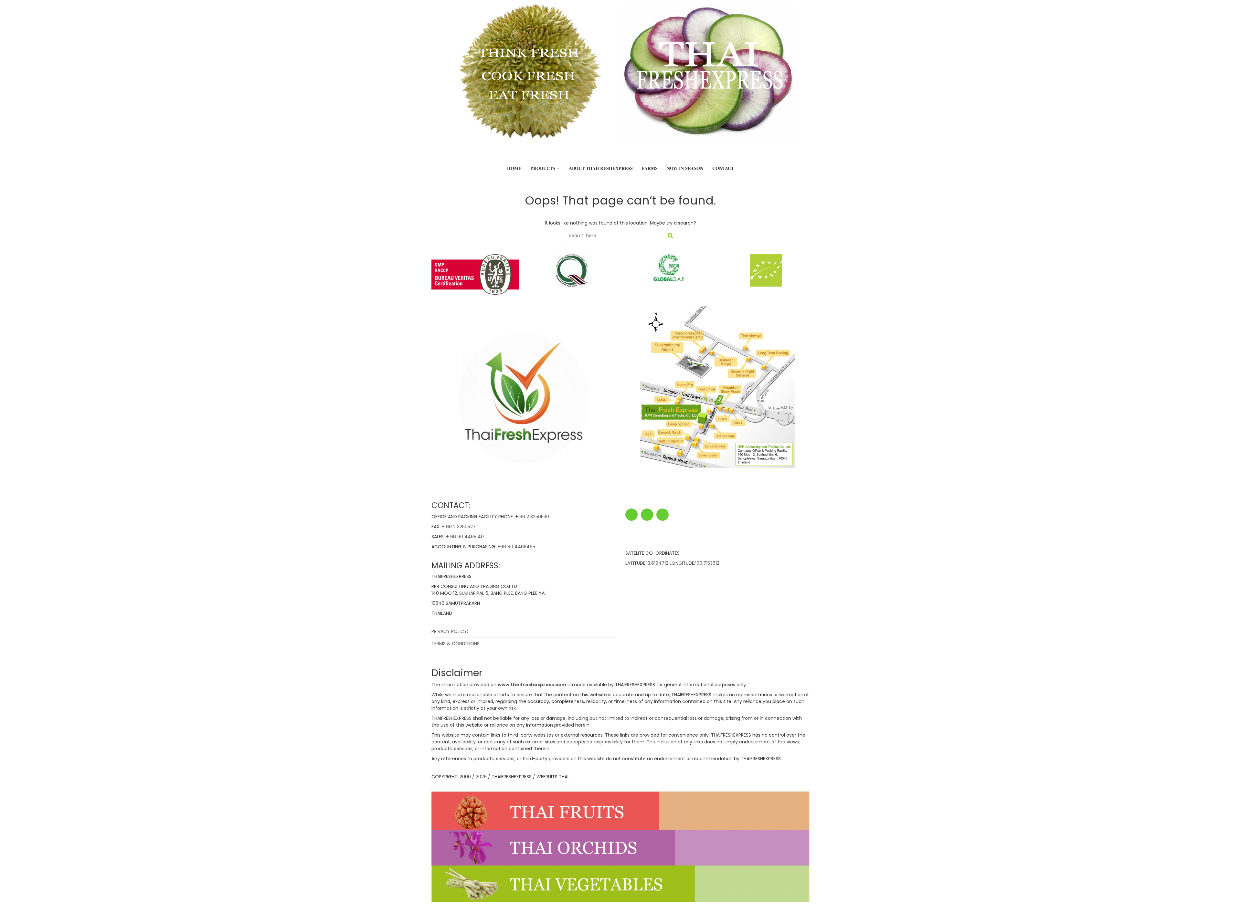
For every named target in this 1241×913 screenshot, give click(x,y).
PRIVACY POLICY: (449, 631)
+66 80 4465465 (516, 546)
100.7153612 (707, 563)
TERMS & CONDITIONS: (456, 643)
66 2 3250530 (534, 516)
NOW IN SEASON (685, 168)
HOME (514, 168)
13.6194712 (657, 563)
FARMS (650, 168)
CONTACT (723, 168)
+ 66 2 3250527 (459, 526)
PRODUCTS (542, 168)
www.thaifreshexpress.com (532, 684)
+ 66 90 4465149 (465, 536)
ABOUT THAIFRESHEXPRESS (601, 168)
